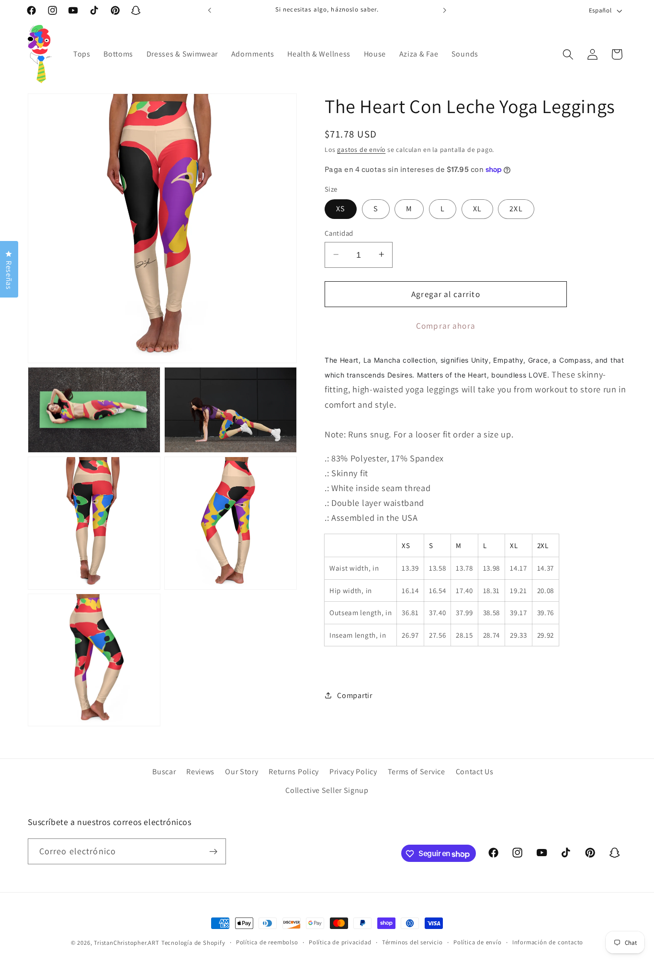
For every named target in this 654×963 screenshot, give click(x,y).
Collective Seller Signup (327, 791)
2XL (515, 209)
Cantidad (339, 233)
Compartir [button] (354, 695)
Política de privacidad (340, 942)
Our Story (241, 772)
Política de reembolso (267, 942)
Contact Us (475, 772)
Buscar (164, 772)
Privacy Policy (353, 772)
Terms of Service (416, 772)
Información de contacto (548, 942)
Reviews (200, 772)
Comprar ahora (445, 325)
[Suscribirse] (213, 852)
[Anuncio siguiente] (444, 10)
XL (477, 209)
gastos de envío (361, 149)
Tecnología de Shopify (193, 943)
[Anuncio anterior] (209, 10)
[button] (568, 54)
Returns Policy (294, 772)
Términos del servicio (412, 942)
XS (340, 209)
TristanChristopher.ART (126, 943)
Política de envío (477, 942)
